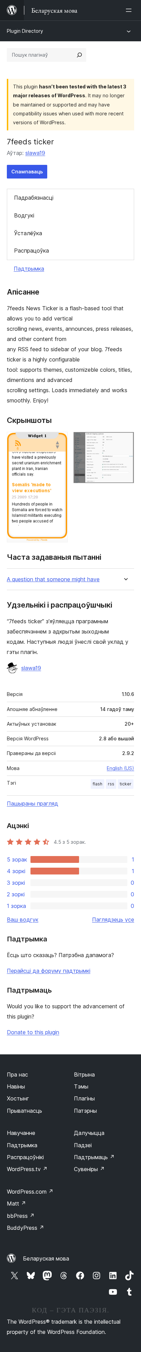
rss (111, 783)
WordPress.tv (27, 1169)
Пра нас (17, 1074)
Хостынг (18, 1098)
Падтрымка (29, 268)
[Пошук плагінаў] (79, 55)
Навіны (16, 1086)
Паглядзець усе (113, 919)
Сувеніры (89, 1169)
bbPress (21, 1215)
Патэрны (85, 1110)
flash (97, 783)
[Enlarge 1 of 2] (58, 441)
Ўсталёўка (28, 233)
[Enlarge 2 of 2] (124, 441)
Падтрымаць (94, 1157)
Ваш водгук (22, 919)
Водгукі (24, 215)
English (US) (120, 768)
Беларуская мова (46, 1258)
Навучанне (21, 1132)
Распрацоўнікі (25, 1157)
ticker (125, 783)
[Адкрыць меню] (130, 10)
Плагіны (84, 1098)
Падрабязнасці (33, 197)
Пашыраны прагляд (32, 803)
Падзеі (83, 1145)
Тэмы (81, 1086)
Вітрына (84, 1074)
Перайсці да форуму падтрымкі (48, 970)
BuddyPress (25, 1227)
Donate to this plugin (33, 1032)
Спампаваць (27, 171)
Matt (16, 1203)
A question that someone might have (53, 579)
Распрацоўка (31, 250)
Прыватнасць (24, 1110)
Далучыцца (89, 1132)
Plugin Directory (25, 31)
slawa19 (35, 153)
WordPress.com (30, 1191)
